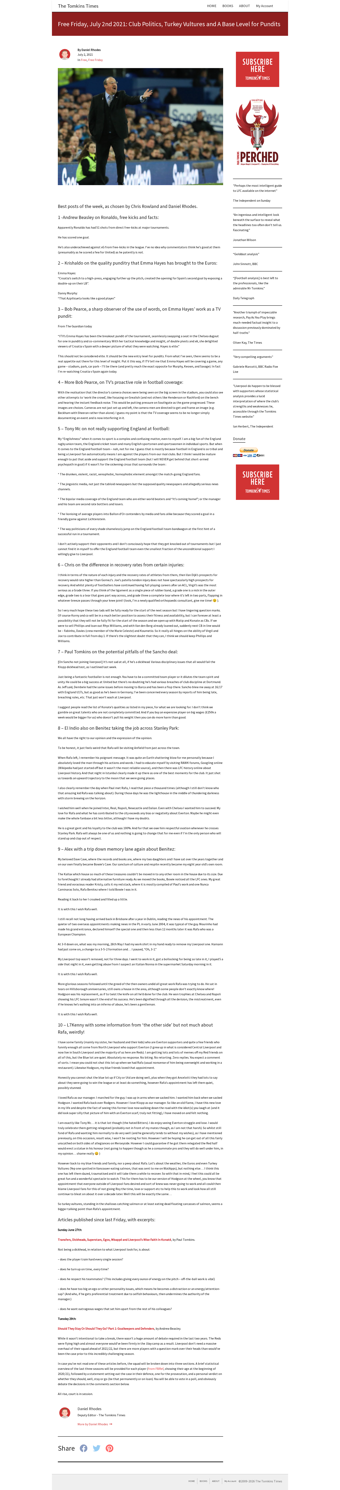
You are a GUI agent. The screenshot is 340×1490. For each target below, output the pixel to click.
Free (84, 60)
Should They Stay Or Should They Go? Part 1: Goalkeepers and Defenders (106, 1328)
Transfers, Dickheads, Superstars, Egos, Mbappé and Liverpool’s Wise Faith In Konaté (114, 1240)
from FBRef (156, 1369)
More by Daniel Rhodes (93, 1424)
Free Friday (95, 60)
